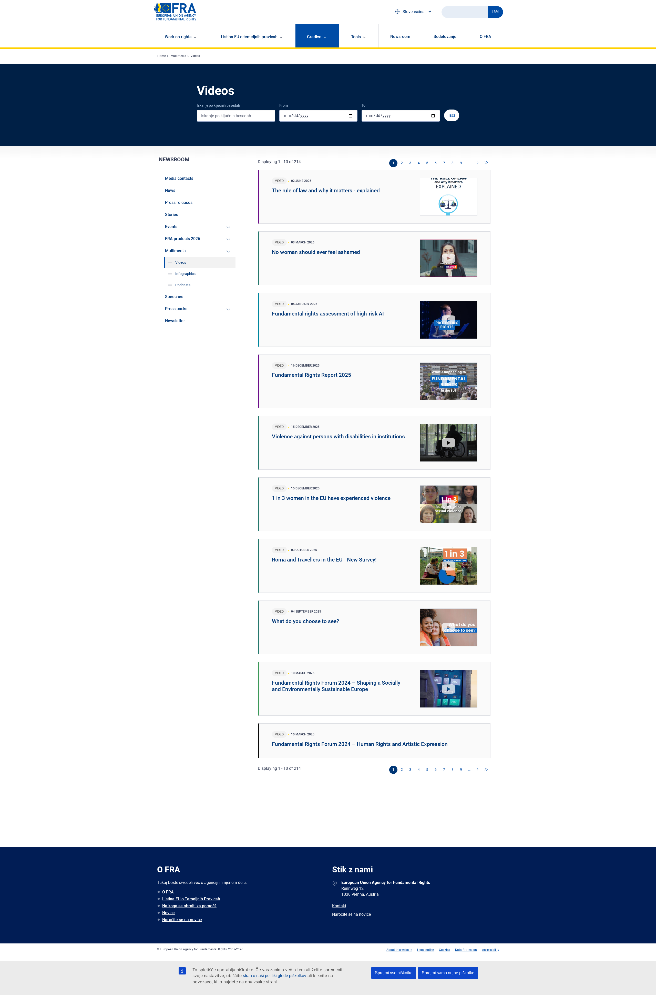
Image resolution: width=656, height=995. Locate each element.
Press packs (176, 308)
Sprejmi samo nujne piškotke (448, 973)
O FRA (485, 36)
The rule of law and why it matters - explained (326, 191)
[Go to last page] (486, 163)
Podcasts (182, 285)
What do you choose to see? (305, 621)
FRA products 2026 (182, 238)
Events (171, 226)
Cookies (444, 950)
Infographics (185, 274)
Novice (168, 912)
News (170, 190)
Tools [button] (356, 36)
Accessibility (490, 950)
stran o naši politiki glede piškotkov (274, 975)
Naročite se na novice (182, 919)
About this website (399, 950)
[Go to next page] (478, 163)
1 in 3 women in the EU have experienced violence (331, 498)
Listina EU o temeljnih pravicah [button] (249, 36)
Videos (195, 56)
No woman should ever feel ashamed (316, 252)
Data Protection (466, 950)
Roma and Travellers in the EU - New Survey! (324, 560)
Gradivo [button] (314, 36)
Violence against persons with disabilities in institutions (338, 437)
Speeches (174, 296)
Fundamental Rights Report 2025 (311, 375)
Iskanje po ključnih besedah (218, 105)
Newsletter (175, 320)
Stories (171, 214)
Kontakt (339, 905)
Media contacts (179, 178)
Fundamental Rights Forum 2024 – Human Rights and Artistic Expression (360, 744)
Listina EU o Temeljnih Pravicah (191, 899)
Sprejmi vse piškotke (394, 973)
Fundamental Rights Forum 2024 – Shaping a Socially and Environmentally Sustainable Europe (336, 686)
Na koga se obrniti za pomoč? (189, 905)
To (363, 105)
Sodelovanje (445, 36)
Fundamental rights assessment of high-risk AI (328, 314)
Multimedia (178, 56)
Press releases (178, 202)
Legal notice (425, 950)
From (283, 105)
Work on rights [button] (178, 36)
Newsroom (400, 36)
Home (161, 56)
